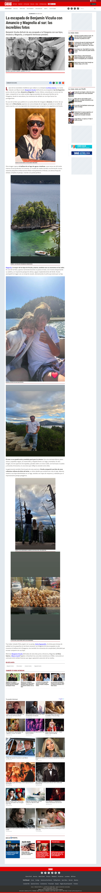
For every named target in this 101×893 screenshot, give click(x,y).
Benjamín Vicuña (30, 90)
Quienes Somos (35, 884)
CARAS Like (52, 4)
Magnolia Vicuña (37, 666)
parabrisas (58, 842)
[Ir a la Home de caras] (8, 5)
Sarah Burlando (38, 8)
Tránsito (76, 884)
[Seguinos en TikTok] (78, 9)
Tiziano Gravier (8, 8)
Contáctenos (43, 884)
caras (43, 842)
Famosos (20, 4)
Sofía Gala (15, 8)
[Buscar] (95, 8)
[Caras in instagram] (68, 9)
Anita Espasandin (40, 644)
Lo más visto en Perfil (77, 89)
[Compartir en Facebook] (50, 83)
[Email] (63, 83)
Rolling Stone (57, 880)
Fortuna (48, 876)
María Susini (22, 8)
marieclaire (28, 842)
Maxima (76, 880)
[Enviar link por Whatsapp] (57, 83)
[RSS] (56, 873)
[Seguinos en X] (75, 9)
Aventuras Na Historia (46, 880)
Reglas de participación (66, 884)
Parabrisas (60, 876)
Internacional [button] (43, 4)
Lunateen (67, 876)
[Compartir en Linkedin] (60, 83)
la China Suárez (51, 88)
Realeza (32, 4)
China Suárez (19, 666)
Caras (32, 880)
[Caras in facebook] (72, 9)
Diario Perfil (29, 876)
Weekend (54, 876)
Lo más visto (73, 33)
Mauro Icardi (15, 656)
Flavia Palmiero (52, 8)
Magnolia (9, 267)
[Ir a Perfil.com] (93, 1)
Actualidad (26, 4)
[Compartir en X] (54, 83)
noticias (13, 842)
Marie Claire (42, 876)
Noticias (15, 4)
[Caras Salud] (81, 148)
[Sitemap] (59, 873)
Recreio (71, 880)
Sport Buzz (64, 880)
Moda (37, 4)
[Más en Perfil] (14, 838)
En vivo (94, 4)
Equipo (57, 884)
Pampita (45, 8)
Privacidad (51, 884)
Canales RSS (26, 884)
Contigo (37, 880)
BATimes (73, 876)
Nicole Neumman (30, 8)
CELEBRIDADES (32, 13)
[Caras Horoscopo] (81, 154)
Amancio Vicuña (28, 666)
